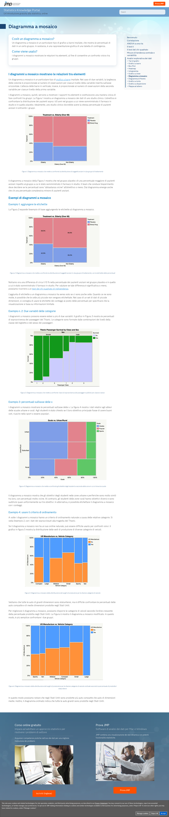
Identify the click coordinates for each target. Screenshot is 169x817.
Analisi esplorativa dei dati (139, 58)
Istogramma (133, 71)
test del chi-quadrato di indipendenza (50, 289)
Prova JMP (159, 4)
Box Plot (132, 66)
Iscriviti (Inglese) (44, 793)
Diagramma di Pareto (137, 79)
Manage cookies (142, 813)
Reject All (154, 813)
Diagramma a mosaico (138, 76)
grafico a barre (63, 79)
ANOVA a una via (135, 43)
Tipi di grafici (134, 61)
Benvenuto (132, 37)
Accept (163, 813)
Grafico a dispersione (137, 84)
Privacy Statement (101, 803)
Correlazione (133, 40)
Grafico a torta (134, 81)
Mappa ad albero (135, 86)
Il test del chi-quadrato (137, 49)
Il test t (130, 46)
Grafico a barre (135, 63)
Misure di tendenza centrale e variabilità (141, 54)
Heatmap (132, 68)
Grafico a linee (134, 74)
